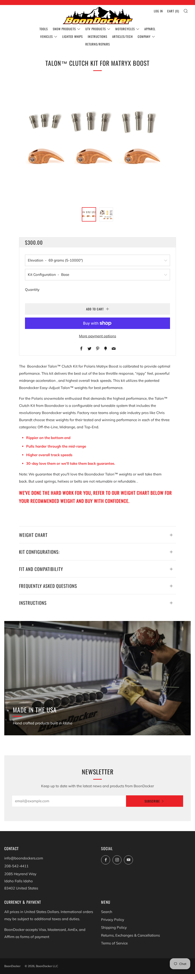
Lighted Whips (72, 36)
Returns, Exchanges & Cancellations (130, 935)
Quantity (32, 289)
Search (106, 911)
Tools (43, 28)
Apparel (150, 28)
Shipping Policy (114, 927)
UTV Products (95, 28)
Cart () (173, 11)
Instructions (97, 36)
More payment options (97, 336)
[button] (89, 214)
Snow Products (64, 28)
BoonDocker (12, 966)
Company (144, 36)
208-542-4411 (16, 866)
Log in (158, 11)
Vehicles (46, 36)
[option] (97, 141)
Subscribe (152, 801)
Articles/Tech (122, 36)
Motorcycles (125, 28)
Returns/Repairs (97, 44)
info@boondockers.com (23, 858)
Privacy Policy (112, 919)
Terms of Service (114, 943)
